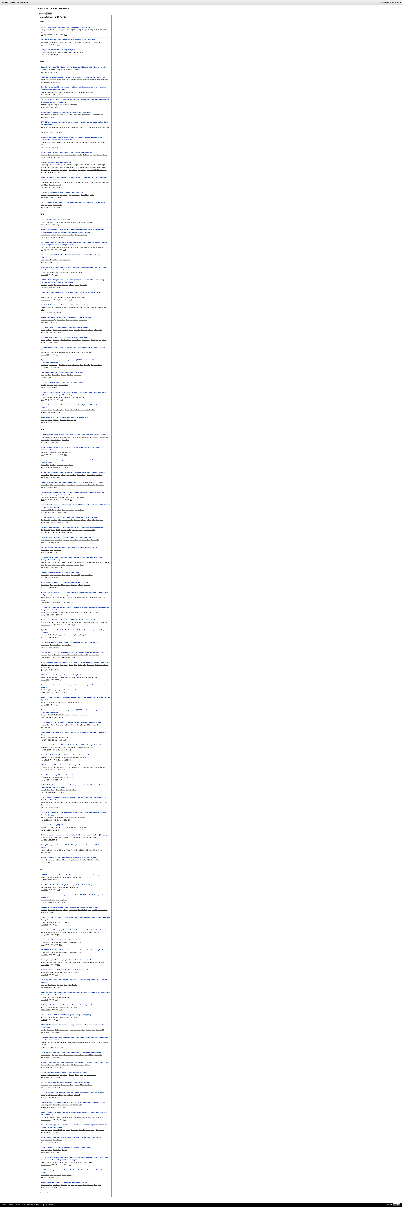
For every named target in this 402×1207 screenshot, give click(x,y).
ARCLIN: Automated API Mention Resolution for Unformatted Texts (65, 970)
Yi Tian (55, 330)
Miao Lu (50, 285)
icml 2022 (44, 880)
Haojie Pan (66, 1130)
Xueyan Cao (45, 900)
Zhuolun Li (53, 30)
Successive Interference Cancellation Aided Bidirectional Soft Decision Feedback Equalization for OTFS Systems (74, 814)
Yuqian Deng (81, 475)
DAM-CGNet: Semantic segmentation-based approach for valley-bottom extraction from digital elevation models (74, 123)
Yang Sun (44, 155)
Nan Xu (43, 385)
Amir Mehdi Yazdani (96, 247)
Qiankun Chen (96, 127)
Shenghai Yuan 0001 (79, 165)
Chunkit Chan (90, 562)
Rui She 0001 (91, 165)
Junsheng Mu (65, 1185)
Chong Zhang (65, 585)
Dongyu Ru (99, 562)
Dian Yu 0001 (75, 725)
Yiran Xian (63, 420)
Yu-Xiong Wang (82, 827)
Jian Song (73, 105)
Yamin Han (44, 79)
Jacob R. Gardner (82, 485)
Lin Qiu (54, 562)
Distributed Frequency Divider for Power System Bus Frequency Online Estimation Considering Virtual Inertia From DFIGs (75, 1038)
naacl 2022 (44, 890)
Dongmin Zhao (63, 330)
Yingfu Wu (55, 1162)
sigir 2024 (44, 342)
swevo (43, 692)
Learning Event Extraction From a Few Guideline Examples (62, 940)
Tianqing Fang (103, 437)
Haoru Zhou (63, 1162)
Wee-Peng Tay (102, 170)
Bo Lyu (59, 235)
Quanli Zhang (53, 365)
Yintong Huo (57, 837)
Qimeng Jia (49, 667)
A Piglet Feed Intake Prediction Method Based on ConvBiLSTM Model (66, 317)
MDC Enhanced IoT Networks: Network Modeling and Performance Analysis (68, 765)
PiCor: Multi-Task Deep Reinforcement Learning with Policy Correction (66, 537)
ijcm (42, 400)
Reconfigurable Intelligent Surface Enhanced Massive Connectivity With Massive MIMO (72, 527)
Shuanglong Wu (46, 182)
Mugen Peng (52, 737)
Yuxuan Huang (46, 597)
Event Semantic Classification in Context (55, 220)
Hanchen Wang (57, 142)
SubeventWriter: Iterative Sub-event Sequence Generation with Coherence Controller (71, 1052)
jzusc (42, 902)
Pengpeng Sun (46, 142)
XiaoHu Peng (54, 272)
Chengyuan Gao (63, 30)
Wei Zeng (76, 69)
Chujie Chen (73, 170)
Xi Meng (56, 420)
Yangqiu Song (45, 440)
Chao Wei (44, 1065)
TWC (42, 500)
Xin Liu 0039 (57, 1130)
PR (42, 45)
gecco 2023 (45, 705)
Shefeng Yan (52, 817)
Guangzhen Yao (97, 114)
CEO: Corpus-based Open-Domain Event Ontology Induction (62, 382)
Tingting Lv (63, 597)
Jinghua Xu (57, 285)
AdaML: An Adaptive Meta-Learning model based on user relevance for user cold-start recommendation (71, 448)
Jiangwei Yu (45, 827)
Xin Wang (65, 452)
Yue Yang (44, 1075)
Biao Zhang (90, 665)
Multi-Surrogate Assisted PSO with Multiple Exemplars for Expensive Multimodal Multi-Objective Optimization (75, 699)
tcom (42, 512)
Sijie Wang (44, 165)
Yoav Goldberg (86, 837)
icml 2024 (44, 412)
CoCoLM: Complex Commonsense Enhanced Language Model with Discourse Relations (72, 1092)
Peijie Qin (93, 155)
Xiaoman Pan (53, 677)
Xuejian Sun (90, 1117)
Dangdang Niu (85, 365)
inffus (43, 207)
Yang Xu (73, 79)
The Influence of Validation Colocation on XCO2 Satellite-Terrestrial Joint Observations (72, 620)
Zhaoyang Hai (68, 42)
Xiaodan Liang (76, 962)
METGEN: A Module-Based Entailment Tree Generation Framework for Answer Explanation (73, 950)
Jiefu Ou (82, 1130)
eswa (42, 717)
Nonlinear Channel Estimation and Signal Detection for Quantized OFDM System (69, 517)
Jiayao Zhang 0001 (83, 437)
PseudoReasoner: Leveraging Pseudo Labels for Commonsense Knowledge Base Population (74, 930)
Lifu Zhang (44, 1117)
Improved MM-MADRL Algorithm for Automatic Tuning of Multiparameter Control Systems (73, 1102)
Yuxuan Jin (64, 182)
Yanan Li (44, 635)
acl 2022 (44, 1020)
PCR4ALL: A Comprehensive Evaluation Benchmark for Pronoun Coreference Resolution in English (73, 1171)
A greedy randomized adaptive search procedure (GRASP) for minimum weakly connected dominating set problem (73, 711)
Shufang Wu (82, 665)
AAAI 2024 (44, 312)
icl (41, 522)
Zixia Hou (44, 92)
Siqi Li (51, 165)
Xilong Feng (65, 79)
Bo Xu (92, 195)
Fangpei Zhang (88, 1185)
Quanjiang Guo (102, 165)
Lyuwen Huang (80, 92)
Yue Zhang (70, 565)
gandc (43, 132)
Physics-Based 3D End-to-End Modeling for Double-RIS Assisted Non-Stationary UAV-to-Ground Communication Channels (75, 506)
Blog (41, 1205)
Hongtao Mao (86, 114)
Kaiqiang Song (71, 222)
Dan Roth (90, 222)
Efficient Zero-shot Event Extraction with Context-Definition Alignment (66, 1147)
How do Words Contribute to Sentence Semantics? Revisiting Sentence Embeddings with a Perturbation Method (73, 798)
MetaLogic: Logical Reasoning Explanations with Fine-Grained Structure (67, 960)
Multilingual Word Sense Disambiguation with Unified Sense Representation (68, 1005)
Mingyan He (80, 397)
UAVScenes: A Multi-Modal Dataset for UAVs (56, 162)
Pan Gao (44, 285)
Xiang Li (52, 827)
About (4, 1205)
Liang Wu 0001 (72, 1065)
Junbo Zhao (55, 1042)
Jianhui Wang (81, 297)
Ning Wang (83, 622)
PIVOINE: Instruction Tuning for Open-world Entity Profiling (62, 675)
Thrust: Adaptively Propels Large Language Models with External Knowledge (68, 857)
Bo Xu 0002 (95, 540)
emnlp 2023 (45, 477)
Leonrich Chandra (69, 167)
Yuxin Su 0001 (54, 972)
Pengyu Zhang (46, 1162)
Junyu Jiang (82, 170)
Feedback (52, 1205)
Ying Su (43, 1007)
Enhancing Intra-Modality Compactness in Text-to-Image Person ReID (66, 112)
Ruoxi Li (88, 597)
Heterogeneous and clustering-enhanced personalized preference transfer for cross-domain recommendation (74, 461)
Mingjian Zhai (96, 597)
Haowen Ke (74, 1130)
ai (41, 1132)
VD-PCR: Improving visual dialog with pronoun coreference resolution (66, 1082)
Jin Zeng (53, 297)
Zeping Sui (44, 747)
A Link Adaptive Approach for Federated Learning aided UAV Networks (66, 417)
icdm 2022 (44, 912)
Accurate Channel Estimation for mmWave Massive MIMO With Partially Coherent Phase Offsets (75, 1062)
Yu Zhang (86, 155)
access (43, 1107)
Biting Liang (51, 790)
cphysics (44, 237)
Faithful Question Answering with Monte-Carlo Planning (61, 572)
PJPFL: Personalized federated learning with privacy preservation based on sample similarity (74, 202)
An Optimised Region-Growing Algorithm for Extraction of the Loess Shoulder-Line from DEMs (75, 662)
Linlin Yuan (98, 665)
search (25, 2)
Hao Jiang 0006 (46, 497)
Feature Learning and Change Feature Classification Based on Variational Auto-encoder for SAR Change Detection (75, 918)
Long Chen (44, 247)
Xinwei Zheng (55, 69)
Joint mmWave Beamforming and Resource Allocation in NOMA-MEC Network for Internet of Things (73, 734)
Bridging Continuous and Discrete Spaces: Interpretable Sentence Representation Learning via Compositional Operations (75, 608)
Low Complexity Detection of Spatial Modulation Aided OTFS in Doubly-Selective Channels (73, 745)
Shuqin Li (87, 585)
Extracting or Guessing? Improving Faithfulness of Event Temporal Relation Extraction (72, 482)
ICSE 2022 (44, 975)
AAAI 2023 (44, 542)
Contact (10, 1205)
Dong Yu (84, 677)
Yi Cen (58, 1117)
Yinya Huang (45, 962)
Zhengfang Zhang (69, 397)
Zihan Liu (44, 665)
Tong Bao (69, 747)
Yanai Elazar (66, 837)
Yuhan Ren (44, 127)
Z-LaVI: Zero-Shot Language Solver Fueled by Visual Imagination (64, 1072)
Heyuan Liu (52, 170)
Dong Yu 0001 (81, 222)
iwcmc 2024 (45, 355)
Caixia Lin (52, 185)
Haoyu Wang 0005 (47, 222)
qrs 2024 (44, 377)
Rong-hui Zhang (54, 1185)
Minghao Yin (84, 715)
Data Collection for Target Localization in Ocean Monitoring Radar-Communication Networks (74, 652)
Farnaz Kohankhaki (47, 307)
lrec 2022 (44, 1177)
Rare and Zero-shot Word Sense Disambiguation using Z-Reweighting (66, 1015)
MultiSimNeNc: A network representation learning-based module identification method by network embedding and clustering (73, 786)
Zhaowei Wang (46, 1055)
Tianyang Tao (67, 540)
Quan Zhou (45, 1185)
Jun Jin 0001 (75, 850)
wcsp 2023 (44, 587)
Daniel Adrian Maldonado (75, 1042)
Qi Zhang (57, 79)
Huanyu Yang (74, 127)
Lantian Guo (83, 320)
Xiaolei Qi (44, 737)
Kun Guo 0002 (88, 767)
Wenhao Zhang (83, 182)
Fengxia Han (45, 297)
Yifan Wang (56, 340)
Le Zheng (60, 297)
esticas (43, 1047)
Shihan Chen (75, 352)
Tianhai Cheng (60, 622)
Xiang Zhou (55, 597)
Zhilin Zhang (68, 114)
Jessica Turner (67, 52)
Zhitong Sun (73, 665)
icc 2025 (44, 107)
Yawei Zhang (58, 165)
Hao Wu (43, 790)
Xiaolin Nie (44, 365)
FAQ (45, 1205)
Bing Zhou (71, 1162)
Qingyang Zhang (74, 195)
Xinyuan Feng (76, 340)
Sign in (394, 2)
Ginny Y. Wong (56, 440)
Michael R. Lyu (77, 972)
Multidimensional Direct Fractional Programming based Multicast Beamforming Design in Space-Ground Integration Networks (75, 993)
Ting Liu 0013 (45, 520)
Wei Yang (44, 195)
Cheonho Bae (45, 235)
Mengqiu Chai (72, 655)
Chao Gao (93, 307)
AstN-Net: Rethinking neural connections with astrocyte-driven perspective (68, 39)
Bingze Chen (75, 142)
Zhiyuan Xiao (53, 260)
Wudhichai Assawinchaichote (62, 1105)
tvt (42, 35)
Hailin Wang (105, 182)
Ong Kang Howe (57, 167)
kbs (42, 455)
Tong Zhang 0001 (98, 1030)
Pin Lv (71, 452)
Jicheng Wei (98, 330)
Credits (17, 1205)
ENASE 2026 (45, 55)
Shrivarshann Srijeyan (83, 167)
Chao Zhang (54, 352)
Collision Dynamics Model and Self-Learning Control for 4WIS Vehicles (66, 27)
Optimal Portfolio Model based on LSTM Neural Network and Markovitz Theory (69, 547)
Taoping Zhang (82, 79)
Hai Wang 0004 (67, 247)
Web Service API (32, 1205)
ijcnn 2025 (44, 117)
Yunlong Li (96, 42)
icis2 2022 (44, 925)
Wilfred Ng (77, 1095)
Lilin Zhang (75, 365)
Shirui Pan (77, 330)
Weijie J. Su (71, 877)
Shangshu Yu (67, 165)
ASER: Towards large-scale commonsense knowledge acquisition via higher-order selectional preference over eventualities (74, 1126)
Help (23, 1205)
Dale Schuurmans (80, 410)
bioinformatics (45, 1165)
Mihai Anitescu (46, 1045)
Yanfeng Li (78, 285)
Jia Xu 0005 (45, 452)
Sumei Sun (65, 757)
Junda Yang (73, 182)
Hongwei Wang (46, 777)
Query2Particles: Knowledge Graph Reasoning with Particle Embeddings (67, 885)
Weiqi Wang (94, 437)
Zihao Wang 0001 (53, 1030)
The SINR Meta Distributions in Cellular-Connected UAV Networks (64, 582)
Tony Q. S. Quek (65, 767)
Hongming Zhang (75, 30)
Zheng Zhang (79, 565)
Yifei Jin (53, 235)
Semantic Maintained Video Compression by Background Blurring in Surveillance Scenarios (74, 67)
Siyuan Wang (52, 105)
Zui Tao (70, 597)
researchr (4, 2)
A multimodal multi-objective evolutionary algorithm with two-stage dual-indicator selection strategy (74, 686)
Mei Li (71, 330)
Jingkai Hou (45, 585)
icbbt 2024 (44, 262)
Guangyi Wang (84, 247)
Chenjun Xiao (69, 410)
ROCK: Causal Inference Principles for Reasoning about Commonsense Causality (70, 875)
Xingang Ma (56, 182)
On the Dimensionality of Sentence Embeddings (58, 775)
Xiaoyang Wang (74, 1075)
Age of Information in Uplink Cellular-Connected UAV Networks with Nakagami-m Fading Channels (72, 631)
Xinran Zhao (60, 827)
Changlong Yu (45, 1095)
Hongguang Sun (55, 585)
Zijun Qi (68, 365)
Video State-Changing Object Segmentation (56, 825)
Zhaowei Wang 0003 (48, 437)
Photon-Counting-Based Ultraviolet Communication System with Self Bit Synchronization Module (73, 348)
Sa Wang (52, 1117)
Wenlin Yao (56, 612)
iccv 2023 (44, 830)
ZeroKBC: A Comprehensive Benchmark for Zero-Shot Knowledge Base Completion (70, 907)
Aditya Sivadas (96, 167)
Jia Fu (64, 235)
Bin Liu (53, 985)
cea (42, 82)
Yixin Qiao (62, 365)
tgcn (42, 770)
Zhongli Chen (60, 790)
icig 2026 (44, 72)
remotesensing (46, 300)
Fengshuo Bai (45, 540)
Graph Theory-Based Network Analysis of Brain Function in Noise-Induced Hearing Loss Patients (72, 256)
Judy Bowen (57, 52)
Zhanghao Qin (46, 114)
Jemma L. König (78, 52)
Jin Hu (84, 285)
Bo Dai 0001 (91, 410)
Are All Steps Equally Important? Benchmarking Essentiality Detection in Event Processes (73, 472)
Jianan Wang (61, 320)
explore (12, 2)
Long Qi (58, 185)
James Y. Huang (46, 612)
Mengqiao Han (46, 42)
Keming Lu (44, 677)
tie (42, 250)
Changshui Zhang (87, 575)
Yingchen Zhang (89, 1042)
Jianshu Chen (63, 385)
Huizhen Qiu (45, 997)
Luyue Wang (86, 340)
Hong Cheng (45, 272)
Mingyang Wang (64, 352)
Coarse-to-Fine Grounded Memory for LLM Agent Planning (62, 192)
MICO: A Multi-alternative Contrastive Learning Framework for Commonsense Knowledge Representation (72, 1026)
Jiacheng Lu (45, 352)
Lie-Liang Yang (78, 747)
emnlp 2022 (45, 935)
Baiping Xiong (56, 497)
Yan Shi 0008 (77, 1105)
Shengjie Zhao (52, 655)
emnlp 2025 (45, 197)
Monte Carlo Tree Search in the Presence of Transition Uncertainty (64, 305)
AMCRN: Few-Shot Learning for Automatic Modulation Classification (65, 1182)
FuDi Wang (70, 235)
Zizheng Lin (45, 645)
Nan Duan (62, 1042)
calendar (20, 2)
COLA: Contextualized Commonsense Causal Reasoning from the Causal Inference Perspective (75, 435)
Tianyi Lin (44, 105)
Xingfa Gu (75, 622)
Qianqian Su (57, 205)
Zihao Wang (52, 887)
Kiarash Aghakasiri (61, 307)
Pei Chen (44, 910)
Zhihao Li (44, 320)
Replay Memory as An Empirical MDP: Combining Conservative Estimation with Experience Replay (73, 846)
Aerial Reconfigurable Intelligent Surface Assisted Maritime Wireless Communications (71, 1137)
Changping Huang (67, 1117)
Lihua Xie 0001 (92, 170)
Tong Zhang (73, 1007)
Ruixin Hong (45, 575)
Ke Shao (75, 247)
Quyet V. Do (59, 437)
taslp (42, 945)
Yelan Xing (66, 142)
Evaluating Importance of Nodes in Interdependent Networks (62, 372)
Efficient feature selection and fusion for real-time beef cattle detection (66, 152)
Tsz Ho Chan (61, 562)
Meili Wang (89, 92)
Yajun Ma (56, 767)
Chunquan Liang (46, 330)
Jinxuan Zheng (46, 167)
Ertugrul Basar (79, 497)
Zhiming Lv (44, 690)
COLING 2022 (45, 1010)
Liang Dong (65, 127)
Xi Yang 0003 (91, 520)
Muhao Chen (91, 475)
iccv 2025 (44, 172)
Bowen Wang (91, 79)
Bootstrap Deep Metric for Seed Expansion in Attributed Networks (64, 337)
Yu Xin (63, 747)
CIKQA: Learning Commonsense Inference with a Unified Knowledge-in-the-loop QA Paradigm (74, 835)
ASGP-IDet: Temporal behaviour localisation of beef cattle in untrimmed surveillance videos (73, 77)
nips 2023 (44, 862)
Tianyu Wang (77, 114)
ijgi (42, 670)
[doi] (65, 35)
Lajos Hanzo (88, 747)
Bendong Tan (45, 1042)
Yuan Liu (44, 655)
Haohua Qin (52, 320)
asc (42, 367)
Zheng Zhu (85, 30)
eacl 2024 (44, 225)
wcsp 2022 (44, 1000)
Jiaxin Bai (44, 887)
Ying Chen (44, 185)
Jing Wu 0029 (94, 30)
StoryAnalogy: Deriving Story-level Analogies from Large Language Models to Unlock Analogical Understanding (71, 558)
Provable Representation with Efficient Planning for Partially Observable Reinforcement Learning (72, 406)
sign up (49, 1193)
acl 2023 (44, 442)
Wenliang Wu (65, 375)
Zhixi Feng (65, 922)
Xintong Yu (65, 942)
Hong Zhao (66, 575)
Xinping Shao (57, 397)
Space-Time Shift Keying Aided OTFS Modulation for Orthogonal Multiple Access (70, 755)
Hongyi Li (83, 127)
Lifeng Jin (52, 802)
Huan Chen (45, 922)
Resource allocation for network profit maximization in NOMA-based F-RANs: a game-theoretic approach (75, 896)
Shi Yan (52, 900)
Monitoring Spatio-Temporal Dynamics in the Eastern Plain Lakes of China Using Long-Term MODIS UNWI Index (74, 1113)
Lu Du (89, 127)
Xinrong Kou (84, 142)
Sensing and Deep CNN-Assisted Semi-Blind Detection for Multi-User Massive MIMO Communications (71, 293)
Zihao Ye (44, 817)
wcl (42, 820)
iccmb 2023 (45, 552)
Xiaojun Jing (98, 1185)
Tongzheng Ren (58, 410)
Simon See (65, 440)
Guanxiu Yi (77, 42)
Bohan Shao (56, 375)
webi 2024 (44, 322)
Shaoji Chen (45, 30)
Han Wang (66, 850)
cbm (42, 792)
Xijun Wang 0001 (77, 767)
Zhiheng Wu (77, 540)
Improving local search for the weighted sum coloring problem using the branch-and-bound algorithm (74, 981)
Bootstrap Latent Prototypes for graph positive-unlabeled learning (65, 327)
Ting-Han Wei (84, 307)
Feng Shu (99, 520)
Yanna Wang (85, 195)
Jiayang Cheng (46, 562)
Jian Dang (63, 1065)
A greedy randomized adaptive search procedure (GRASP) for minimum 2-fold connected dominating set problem (72, 361)
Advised (49, 13)
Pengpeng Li (71, 420)
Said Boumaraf (87, 42)
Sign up (399, 2)
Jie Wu (51, 79)
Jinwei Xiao (52, 195)
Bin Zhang (58, 92)
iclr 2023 (44, 727)
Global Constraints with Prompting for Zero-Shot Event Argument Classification (69, 642)
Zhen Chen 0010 (67, 520)
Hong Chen (45, 260)
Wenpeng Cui (45, 69)
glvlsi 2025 (44, 147)
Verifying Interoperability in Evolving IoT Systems (58, 50)
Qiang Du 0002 (65, 272)
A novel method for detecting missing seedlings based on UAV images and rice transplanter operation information (74, 178)
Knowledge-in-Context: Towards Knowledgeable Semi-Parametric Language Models (71, 722)
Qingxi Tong (99, 1117)
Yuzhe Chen (45, 550)
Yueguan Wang (71, 475)
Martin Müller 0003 (95, 850)
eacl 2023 (44, 487)
